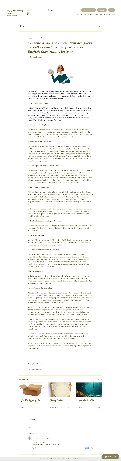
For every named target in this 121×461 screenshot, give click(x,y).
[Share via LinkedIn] (37, 364)
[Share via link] (41, 364)
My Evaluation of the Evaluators (86, 401)
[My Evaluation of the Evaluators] (89, 389)
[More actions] (92, 38)
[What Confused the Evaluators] (60, 389)
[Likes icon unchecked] (33, 448)
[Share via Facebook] (28, 364)
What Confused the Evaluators (56, 401)
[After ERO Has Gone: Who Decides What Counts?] (32, 389)
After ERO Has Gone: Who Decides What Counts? (30, 401)
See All (100, 379)
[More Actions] (92, 438)
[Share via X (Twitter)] (33, 364)
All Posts (22, 26)
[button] (100, 26)
